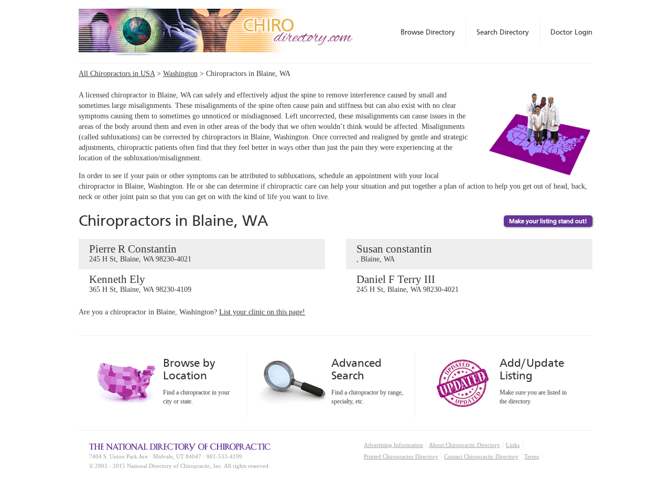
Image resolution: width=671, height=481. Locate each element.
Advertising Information (393, 445)
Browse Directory (428, 32)
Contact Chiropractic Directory (481, 456)
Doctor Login (571, 32)
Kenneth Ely (140, 283)
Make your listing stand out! (548, 221)
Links (513, 445)
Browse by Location (189, 369)
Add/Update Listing (532, 369)
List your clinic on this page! (262, 312)
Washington (180, 74)
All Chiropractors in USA (117, 74)
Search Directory (503, 32)
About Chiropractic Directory (464, 445)
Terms (531, 456)
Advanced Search (356, 369)
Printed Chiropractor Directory (401, 456)
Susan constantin (394, 253)
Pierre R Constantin (140, 253)
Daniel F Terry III (407, 283)
